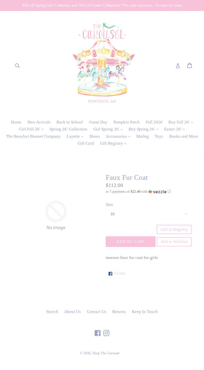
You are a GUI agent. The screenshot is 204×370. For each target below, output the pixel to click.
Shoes (94, 136)
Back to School (69, 122)
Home (16, 122)
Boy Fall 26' (182, 122)
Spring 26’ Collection (68, 129)
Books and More (183, 136)
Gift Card (86, 143)
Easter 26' (175, 128)
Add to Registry (174, 229)
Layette (76, 136)
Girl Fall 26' (32, 128)
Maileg (142, 136)
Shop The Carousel (106, 353)
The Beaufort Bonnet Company (33, 136)
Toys (159, 136)
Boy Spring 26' (145, 128)
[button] (148, 191)
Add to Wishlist (174, 241)
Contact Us (96, 311)
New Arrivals (39, 122)
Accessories (119, 136)
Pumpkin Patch (126, 122)
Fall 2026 (154, 122)
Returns (119, 311)
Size (109, 204)
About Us (72, 311)
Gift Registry (114, 143)
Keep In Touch (145, 311)
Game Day (98, 122)
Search (52, 311)
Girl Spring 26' (109, 128)
